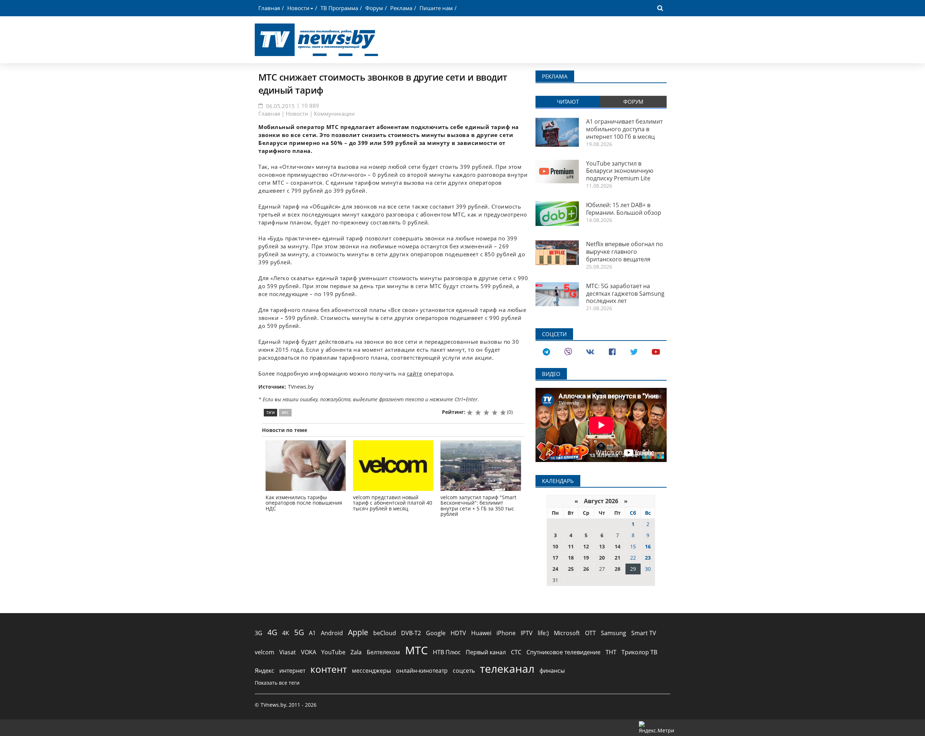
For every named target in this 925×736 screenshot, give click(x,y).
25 (571, 568)
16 (648, 546)
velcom (264, 652)
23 (648, 557)
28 (617, 568)
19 (586, 557)
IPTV (527, 633)
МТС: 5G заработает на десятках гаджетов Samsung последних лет (625, 293)
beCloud (384, 633)
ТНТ (611, 652)
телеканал (507, 668)
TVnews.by (301, 386)
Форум (374, 8)
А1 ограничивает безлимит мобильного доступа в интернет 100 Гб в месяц (624, 129)
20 (602, 557)
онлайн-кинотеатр (422, 671)
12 (586, 546)
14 (617, 546)
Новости (298, 8)
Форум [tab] (633, 101)
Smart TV (643, 633)
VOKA (308, 652)
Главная (269, 8)
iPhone (506, 633)
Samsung (613, 633)
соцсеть (464, 671)
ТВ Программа (339, 8)
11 (571, 546)
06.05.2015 (280, 106)
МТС (285, 412)
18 (571, 557)
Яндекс (264, 671)
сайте (414, 373)
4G (272, 632)
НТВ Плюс (447, 652)
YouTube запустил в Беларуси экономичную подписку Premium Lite (619, 171)
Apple (358, 632)
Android (332, 633)
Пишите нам (436, 8)
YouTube (333, 652)
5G (299, 632)
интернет (292, 671)
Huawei (481, 633)
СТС (516, 652)
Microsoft (567, 633)
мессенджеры (371, 671)
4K (285, 633)
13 (602, 546)
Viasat (287, 652)
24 (555, 568)
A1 (312, 633)
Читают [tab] (568, 101)
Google (436, 633)
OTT (590, 633)
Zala (356, 652)
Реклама (401, 8)
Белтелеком (383, 652)
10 (555, 546)
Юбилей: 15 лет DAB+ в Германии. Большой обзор (623, 209)
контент (328, 669)
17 (555, 557)
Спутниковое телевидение (563, 652)
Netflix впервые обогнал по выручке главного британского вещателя (624, 251)
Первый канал (486, 652)
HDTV (458, 633)
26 (586, 568)
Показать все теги (277, 682)
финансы (552, 671)
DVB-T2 (411, 633)
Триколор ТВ (639, 652)
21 (617, 557)
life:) (543, 633)
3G (258, 633)
